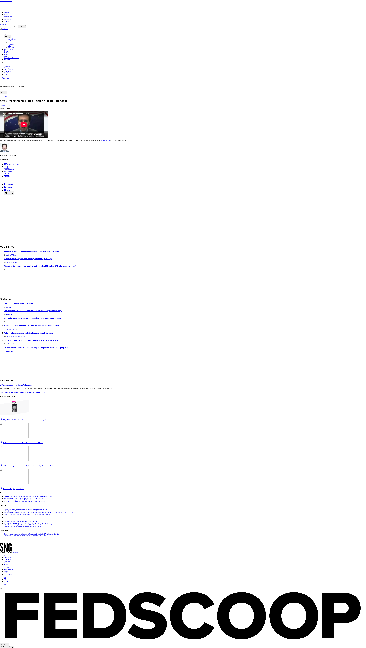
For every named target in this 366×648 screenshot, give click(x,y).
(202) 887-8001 (8, 574)
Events (6, 51)
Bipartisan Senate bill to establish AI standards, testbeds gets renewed (31, 340)
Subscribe (6, 78)
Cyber (9, 41)
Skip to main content (6, 1)
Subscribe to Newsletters (11, 58)
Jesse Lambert (10, 322)
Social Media (8, 171)
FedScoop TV (8, 173)
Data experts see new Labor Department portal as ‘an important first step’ (33, 311)
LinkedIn (6, 581)
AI (8, 42)
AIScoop (6, 14)
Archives (6, 175)
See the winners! (5, 90)
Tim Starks (9, 307)
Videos (6, 54)
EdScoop (6, 21)
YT (5, 585)
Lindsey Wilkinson (11, 255)
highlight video (105, 140)
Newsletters (7, 568)
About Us (15, 552)
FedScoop (7, 12)
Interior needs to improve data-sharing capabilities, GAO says (28, 259)
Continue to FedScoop (7, 647)
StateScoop (7, 19)
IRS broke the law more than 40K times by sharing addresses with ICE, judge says (36, 348)
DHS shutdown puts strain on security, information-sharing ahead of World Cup (29, 466)
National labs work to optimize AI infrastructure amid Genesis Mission (31, 325)
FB (5, 578)
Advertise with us (9, 569)
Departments (7, 176)
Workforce (11, 47)
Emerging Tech (12, 44)
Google (6, 166)
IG (4, 583)
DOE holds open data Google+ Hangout (15, 385)
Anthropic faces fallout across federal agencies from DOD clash (28, 333)
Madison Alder (22, 336)
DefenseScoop (8, 16)
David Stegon (6, 105)
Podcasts (6, 53)
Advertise (3, 24)
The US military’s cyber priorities (13, 489)
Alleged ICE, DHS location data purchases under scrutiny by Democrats (32, 251)
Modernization (12, 39)
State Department (9, 170)
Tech (5, 163)
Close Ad (3, 645)
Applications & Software (11, 164)
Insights (6, 56)
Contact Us (7, 573)
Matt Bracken (10, 314)
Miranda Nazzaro (11, 270)
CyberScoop (7, 18)
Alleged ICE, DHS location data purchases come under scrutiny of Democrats (28, 420)
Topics (6, 34)
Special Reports (8, 49)
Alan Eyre (7, 168)
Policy (9, 46)
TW (5, 579)
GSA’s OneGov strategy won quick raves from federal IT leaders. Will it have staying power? (40, 266)
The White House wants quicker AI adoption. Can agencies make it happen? (33, 318)
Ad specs (6, 571)
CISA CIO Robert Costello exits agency (19, 303)
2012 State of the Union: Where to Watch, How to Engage (22, 392)
